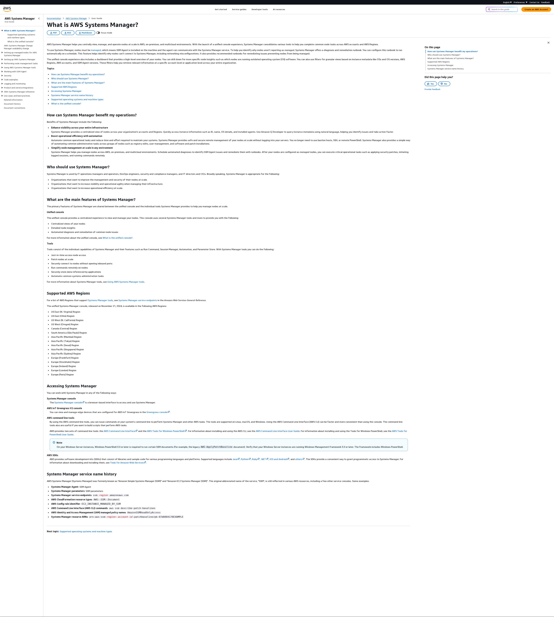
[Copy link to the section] (44, 115)
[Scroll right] (287, 9)
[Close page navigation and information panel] (548, 42)
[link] (96, 18)
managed (96, 50)
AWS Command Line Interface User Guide (278, 431)
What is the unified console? (66, 103)
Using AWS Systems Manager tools (125, 281)
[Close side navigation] (39, 18)
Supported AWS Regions (64, 86)
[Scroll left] (213, 9)
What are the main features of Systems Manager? (78, 82)
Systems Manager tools (100, 300)
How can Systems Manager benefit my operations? (78, 74)
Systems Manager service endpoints (137, 300)
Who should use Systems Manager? (70, 78)
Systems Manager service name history (72, 95)
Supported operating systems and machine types (77, 99)
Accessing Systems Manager (66, 91)
